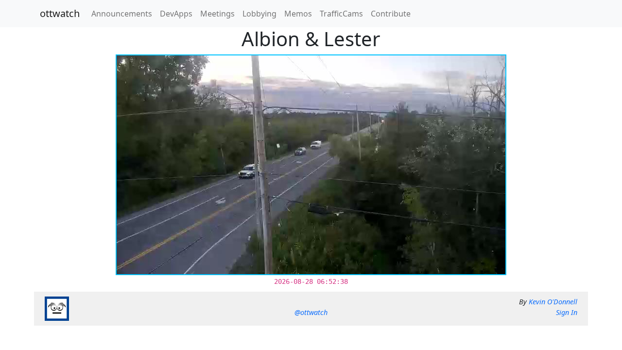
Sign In (566, 312)
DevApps (176, 13)
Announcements (121, 13)
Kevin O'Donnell (553, 301)
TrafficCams (341, 13)
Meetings (217, 13)
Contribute (391, 13)
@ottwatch (311, 312)
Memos (298, 13)
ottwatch (60, 13)
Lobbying (259, 13)
